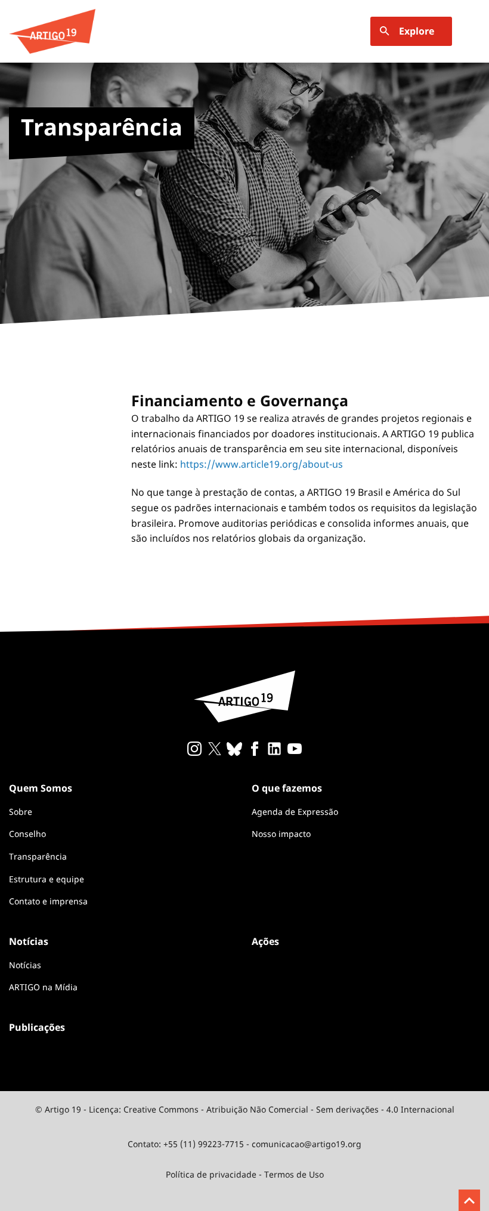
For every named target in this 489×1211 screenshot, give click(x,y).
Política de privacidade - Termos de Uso (245, 1174)
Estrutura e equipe (46, 879)
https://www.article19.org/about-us (261, 464)
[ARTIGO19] (52, 31)
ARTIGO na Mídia (43, 987)
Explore (416, 31)
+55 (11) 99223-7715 (203, 1144)
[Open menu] (472, 31)
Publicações (37, 1027)
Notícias (25, 965)
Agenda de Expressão (295, 811)
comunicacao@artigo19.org (306, 1144)
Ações (265, 941)
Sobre (20, 811)
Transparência (38, 856)
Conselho (27, 833)
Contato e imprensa (48, 901)
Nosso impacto (281, 833)
